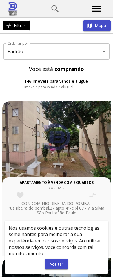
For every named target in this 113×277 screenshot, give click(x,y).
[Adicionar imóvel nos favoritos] (20, 195)
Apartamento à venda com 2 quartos (57, 182)
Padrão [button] (15, 51)
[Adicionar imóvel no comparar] (93, 195)
